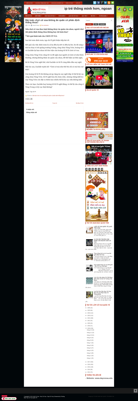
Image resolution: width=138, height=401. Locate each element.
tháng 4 (89, 350)
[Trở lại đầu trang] (136, 391)
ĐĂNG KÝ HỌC (69, 3)
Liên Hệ (78, 3)
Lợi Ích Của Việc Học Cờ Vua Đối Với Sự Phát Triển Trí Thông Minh (102, 293)
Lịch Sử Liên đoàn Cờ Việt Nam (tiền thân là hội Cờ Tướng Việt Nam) (103, 279)
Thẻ (96, 24)
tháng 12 (89, 330)
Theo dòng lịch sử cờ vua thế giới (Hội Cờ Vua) (102, 254)
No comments (45, 25)
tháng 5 (89, 348)
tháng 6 (89, 345)
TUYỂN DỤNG (103, 16)
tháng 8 (89, 340)
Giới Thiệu (38, 16)
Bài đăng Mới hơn (29, 103)
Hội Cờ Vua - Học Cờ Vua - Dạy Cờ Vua (43, 396)
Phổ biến (89, 24)
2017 (88, 362)
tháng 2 (89, 355)
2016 (88, 364)
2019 (88, 325)
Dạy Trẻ (85, 16)
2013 (88, 372)
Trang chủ (54, 103)
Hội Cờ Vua (28, 16)
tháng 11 (89, 332)
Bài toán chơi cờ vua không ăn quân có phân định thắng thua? (52, 21)
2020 (88, 323)
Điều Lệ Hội (29, 3)
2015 (88, 367)
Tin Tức (93, 16)
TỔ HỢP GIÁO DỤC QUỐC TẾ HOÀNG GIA (103, 396)
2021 (88, 320)
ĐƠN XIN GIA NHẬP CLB (57, 3)
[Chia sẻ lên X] (30, 99)
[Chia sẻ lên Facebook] (31, 99)
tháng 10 (89, 335)
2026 (88, 308)
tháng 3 (89, 353)
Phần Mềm (62, 16)
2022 (88, 318)
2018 (88, 328)
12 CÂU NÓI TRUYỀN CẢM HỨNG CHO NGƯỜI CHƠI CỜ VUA (102, 241)
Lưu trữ (102, 24)
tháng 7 (89, 343)
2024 (88, 313)
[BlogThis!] (28, 99)
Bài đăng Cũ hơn (80, 103)
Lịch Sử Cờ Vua (74, 16)
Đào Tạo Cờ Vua (50, 16)
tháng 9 (89, 337)
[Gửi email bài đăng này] (26, 99)
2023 (88, 315)
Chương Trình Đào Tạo (42, 3)
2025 (88, 310)
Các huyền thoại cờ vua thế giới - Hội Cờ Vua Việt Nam (103, 265)
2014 (88, 369)
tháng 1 (89, 358)
